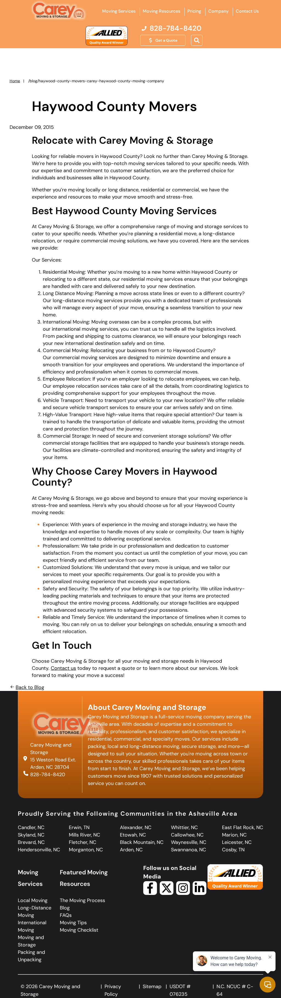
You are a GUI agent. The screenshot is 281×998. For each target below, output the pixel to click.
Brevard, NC (31, 842)
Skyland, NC (31, 835)
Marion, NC (234, 835)
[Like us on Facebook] (150, 893)
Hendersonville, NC (39, 849)
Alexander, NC (135, 827)
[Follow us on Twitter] (166, 893)
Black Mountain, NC (142, 842)
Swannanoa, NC (188, 849)
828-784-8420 (47, 774)
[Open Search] (197, 40)
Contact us (63, 668)
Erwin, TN (79, 827)
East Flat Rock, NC (242, 827)
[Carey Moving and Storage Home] (59, 10)
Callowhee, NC (187, 835)
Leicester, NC (237, 842)
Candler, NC (31, 827)
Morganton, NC (86, 849)
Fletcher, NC (82, 842)
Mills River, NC (84, 835)
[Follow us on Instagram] (183, 893)
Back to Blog (30, 687)
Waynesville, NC (188, 842)
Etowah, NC (133, 835)
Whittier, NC (184, 827)
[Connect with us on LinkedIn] (199, 893)
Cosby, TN (233, 849)
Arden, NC (131, 849)
